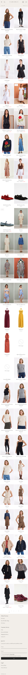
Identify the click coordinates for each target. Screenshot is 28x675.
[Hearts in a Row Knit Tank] (21, 444)
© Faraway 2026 (3, 673)
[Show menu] (2, 2)
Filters (2, 5)
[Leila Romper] (7, 69)
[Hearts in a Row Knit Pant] (7, 444)
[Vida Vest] (7, 93)
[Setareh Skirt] (7, 519)
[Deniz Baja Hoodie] (21, 243)
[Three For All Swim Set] (21, 293)
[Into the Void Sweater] (21, 118)
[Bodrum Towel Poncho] (7, 268)
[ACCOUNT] (23, 2)
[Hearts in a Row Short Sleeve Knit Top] (21, 418)
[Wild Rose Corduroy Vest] (7, 118)
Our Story (3, 618)
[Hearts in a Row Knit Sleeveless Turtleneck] (7, 18)
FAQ (2, 629)
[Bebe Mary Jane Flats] (7, 193)
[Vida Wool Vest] (21, 519)
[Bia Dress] (21, 218)
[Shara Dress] (21, 93)
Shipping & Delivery (4, 634)
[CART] (26, 2)
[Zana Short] (21, 469)
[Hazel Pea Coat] (7, 544)
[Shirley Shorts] (21, 168)
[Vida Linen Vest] (21, 44)
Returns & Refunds (4, 632)
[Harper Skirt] (21, 569)
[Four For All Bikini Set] (7, 293)
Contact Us (3, 636)
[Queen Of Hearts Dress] (21, 343)
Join (14, 658)
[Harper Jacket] (7, 569)
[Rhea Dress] (7, 243)
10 (18, 610)
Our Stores (3, 623)
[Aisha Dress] (7, 318)
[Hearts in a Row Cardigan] (21, 18)
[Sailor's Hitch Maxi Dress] (21, 143)
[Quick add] (2, 26)
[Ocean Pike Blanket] (7, 368)
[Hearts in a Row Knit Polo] (7, 44)
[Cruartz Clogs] (21, 594)
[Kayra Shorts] (21, 494)
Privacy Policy (12, 654)
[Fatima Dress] (7, 343)
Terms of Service (4, 667)
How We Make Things (5, 620)
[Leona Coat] (7, 594)
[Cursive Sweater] (7, 469)
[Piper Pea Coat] (21, 544)
